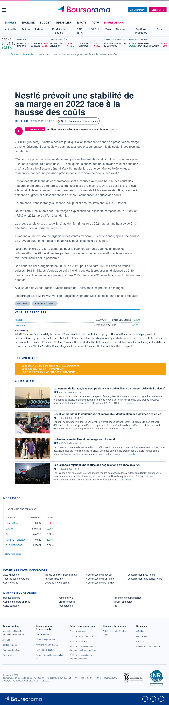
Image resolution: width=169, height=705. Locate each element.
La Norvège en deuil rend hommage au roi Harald (84, 439)
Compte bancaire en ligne (16, 601)
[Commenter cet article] (6, 94)
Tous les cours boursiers (16, 578)
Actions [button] (25, 29)
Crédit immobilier (67, 601)
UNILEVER (20, 325)
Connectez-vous (57, 368)
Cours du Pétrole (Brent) (57, 582)
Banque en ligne (11, 597)
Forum (160, 29)
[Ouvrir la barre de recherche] (119, 9)
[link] (6, 639)
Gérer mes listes (13, 553)
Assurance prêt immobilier (127, 597)
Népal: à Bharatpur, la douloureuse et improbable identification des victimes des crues (107, 414)
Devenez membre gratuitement (60, 371)
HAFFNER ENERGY (16, 539)
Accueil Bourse (11, 574)
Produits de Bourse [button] (59, 30)
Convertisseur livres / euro (141, 574)
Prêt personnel (66, 605)
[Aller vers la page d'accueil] (85, 9)
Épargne (28, 22)
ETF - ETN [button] (80, 30)
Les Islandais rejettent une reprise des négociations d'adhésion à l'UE (97, 465)
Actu (95, 22)
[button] (4, 9)
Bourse (11, 22)
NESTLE (19, 319)
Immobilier (64, 22)
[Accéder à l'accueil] (4, 54)
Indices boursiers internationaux (61, 574)
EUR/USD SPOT (14, 545)
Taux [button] (108, 29)
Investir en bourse (123, 601)
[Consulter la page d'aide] (124, 9)
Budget (45, 22)
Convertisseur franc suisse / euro (145, 578)
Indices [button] (39, 29)
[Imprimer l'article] (6, 123)
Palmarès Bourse (54, 578)
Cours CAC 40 (10, 582)
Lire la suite (128, 403)
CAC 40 (6, 39)
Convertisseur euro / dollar (100, 582)
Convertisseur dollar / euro (100, 578)
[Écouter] (19, 131)
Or (7, 534)
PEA (116, 605)
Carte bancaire (11, 605)
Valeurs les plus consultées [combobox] (22, 508)
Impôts (82, 22)
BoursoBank (114, 22)
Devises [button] (121, 29)
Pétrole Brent (12, 523)
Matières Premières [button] (141, 30)
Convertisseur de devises (99, 574)
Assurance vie (66, 597)
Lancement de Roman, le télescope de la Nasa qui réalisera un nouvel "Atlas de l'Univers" (109, 388)
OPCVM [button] (96, 29)
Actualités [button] (11, 29)
